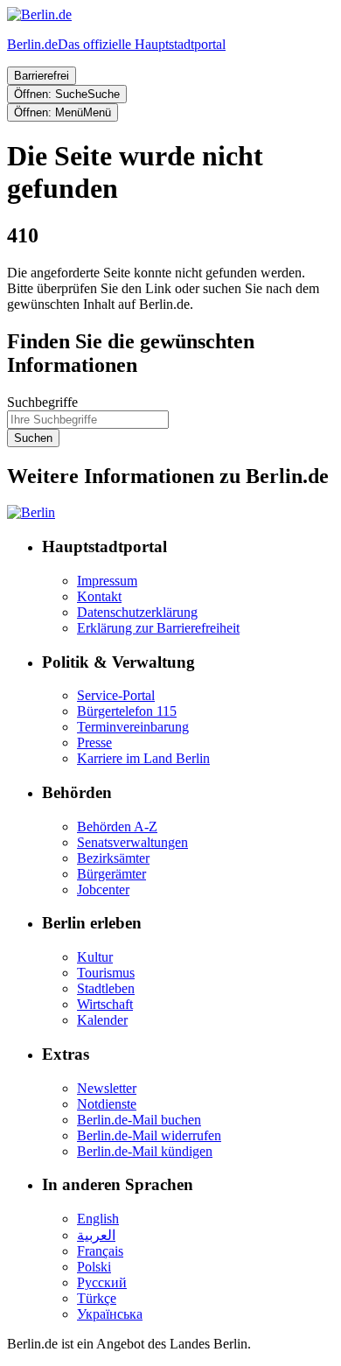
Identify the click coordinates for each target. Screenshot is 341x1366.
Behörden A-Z (117, 826)
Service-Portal (116, 695)
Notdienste (106, 1103)
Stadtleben (106, 988)
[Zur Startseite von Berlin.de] (31, 512)
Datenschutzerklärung (137, 612)
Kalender (102, 1019)
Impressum (107, 580)
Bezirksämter (113, 858)
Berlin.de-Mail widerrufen (149, 1135)
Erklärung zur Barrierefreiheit (158, 627)
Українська (110, 1313)
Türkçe (96, 1298)
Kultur (95, 956)
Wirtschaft (105, 1004)
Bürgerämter (111, 873)
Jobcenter (103, 889)
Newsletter (106, 1088)
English (98, 1218)
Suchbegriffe (42, 402)
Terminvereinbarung (133, 726)
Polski (94, 1266)
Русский (102, 1282)
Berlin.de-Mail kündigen (144, 1151)
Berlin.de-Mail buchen (139, 1119)
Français (100, 1250)
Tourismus (106, 972)
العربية (96, 1235)
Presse (94, 742)
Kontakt (99, 596)
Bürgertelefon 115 (127, 711)
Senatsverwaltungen (132, 842)
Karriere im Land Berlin (143, 758)
